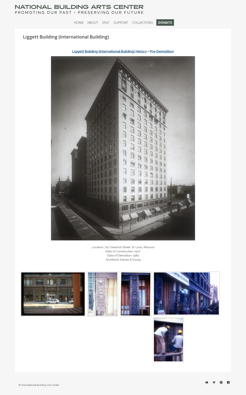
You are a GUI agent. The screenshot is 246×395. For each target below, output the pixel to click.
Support (121, 22)
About (92, 22)
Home (79, 22)
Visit (105, 22)
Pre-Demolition (162, 51)
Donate (165, 22)
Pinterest (221, 385)
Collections (142, 22)
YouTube (206, 385)
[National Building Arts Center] (80, 14)
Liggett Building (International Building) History (109, 51)
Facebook (228, 385)
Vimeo (214, 385)
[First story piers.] (102, 294)
